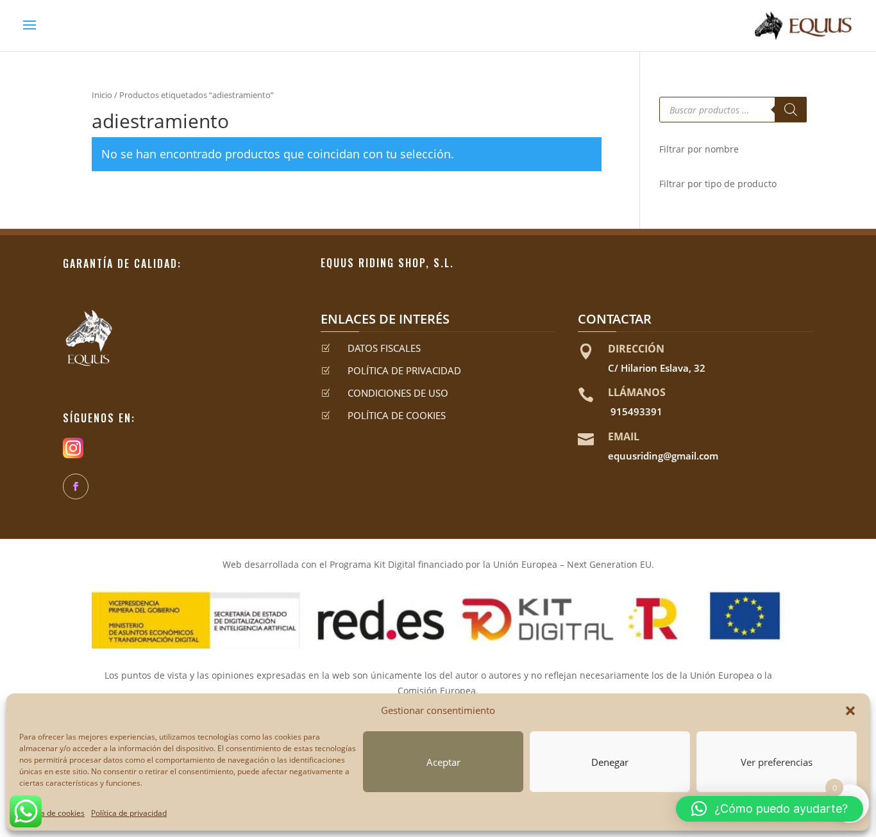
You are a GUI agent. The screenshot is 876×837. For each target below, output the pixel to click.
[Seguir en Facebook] (75, 486)
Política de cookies (52, 813)
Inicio (102, 95)
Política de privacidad (129, 813)
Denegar (609, 762)
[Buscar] (791, 109)
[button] (850, 710)
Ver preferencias (777, 762)
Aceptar (443, 762)
